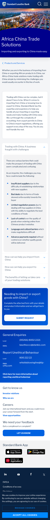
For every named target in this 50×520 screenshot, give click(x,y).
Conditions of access (12, 486)
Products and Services (15, 63)
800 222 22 (25, 357)
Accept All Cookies (25, 515)
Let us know (24, 433)
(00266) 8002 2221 (29, 340)
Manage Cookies (25, 508)
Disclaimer (7, 491)
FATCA (6, 482)
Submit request (25, 318)
